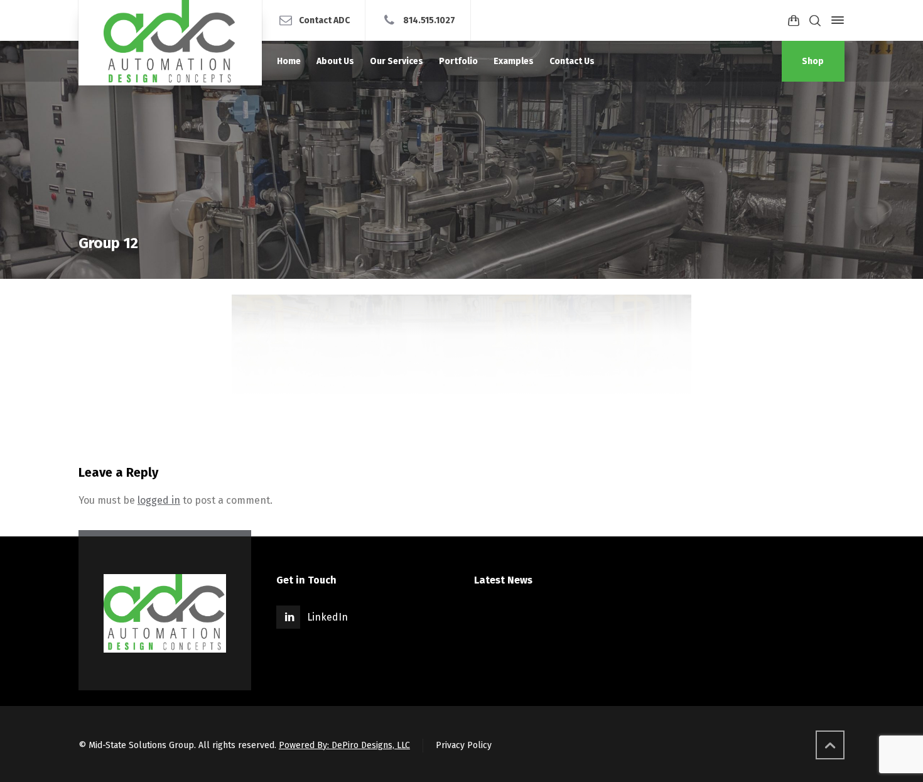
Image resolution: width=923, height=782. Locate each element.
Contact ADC (324, 19)
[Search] (815, 20)
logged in (159, 500)
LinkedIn (327, 617)
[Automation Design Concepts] (170, 42)
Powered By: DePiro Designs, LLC (344, 745)
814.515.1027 (429, 19)
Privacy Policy (464, 745)
